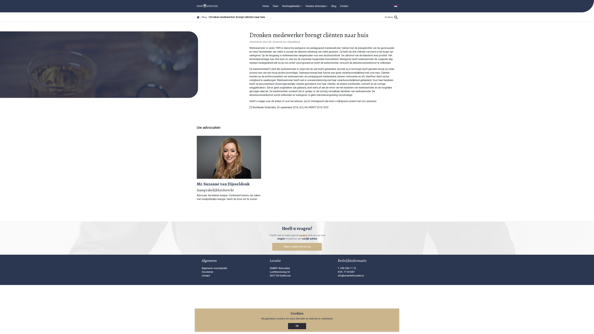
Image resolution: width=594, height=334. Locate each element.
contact (303, 235)
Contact (344, 6)
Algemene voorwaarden (214, 268)
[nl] (207, 5)
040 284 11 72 (348, 268)
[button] (395, 6)
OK (297, 326)
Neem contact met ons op (297, 246)
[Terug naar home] (198, 17)
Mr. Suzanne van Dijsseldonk (284, 41)
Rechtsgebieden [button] (291, 6)
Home (265, 6)
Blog (333, 6)
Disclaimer (207, 271)
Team (275, 6)
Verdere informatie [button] (316, 6)
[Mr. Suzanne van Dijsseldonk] (229, 157)
